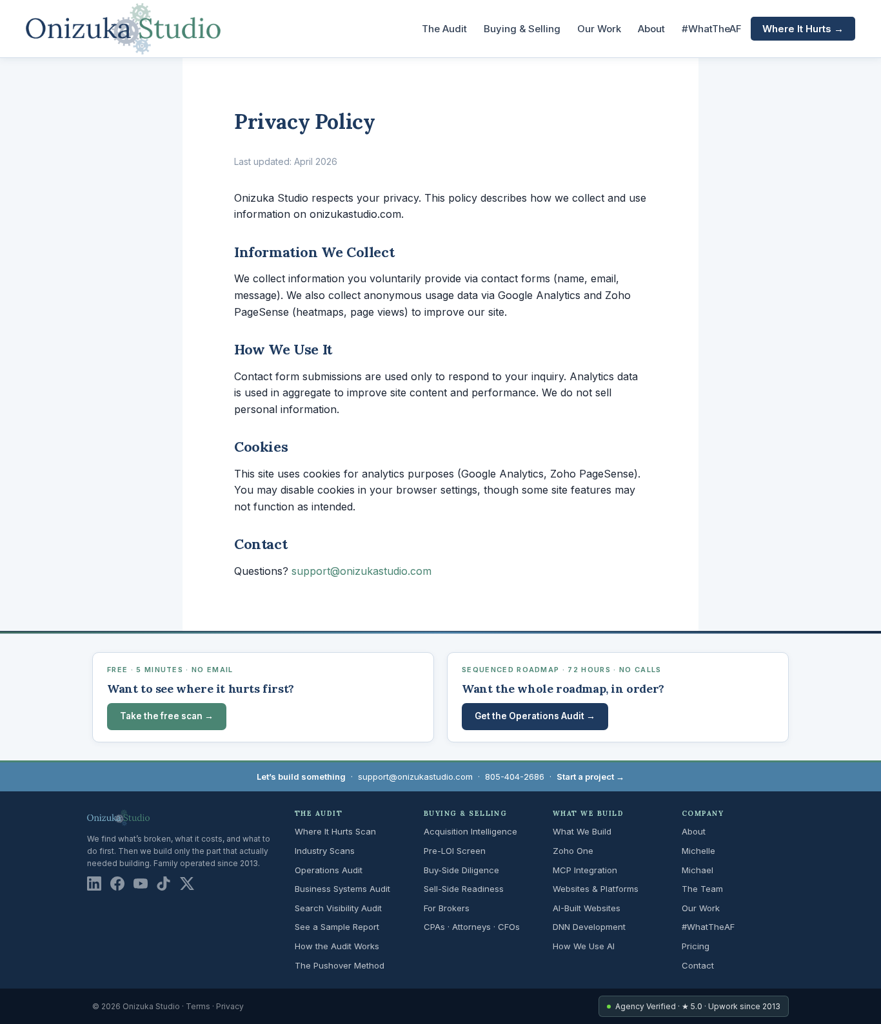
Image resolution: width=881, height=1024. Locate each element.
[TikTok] (164, 883)
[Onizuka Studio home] (123, 29)
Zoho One (573, 850)
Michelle (698, 850)
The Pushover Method (339, 965)
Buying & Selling (522, 29)
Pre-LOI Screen (455, 850)
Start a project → (590, 776)
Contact (698, 965)
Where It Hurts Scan (335, 831)
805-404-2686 (514, 776)
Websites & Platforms (595, 889)
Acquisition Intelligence (470, 831)
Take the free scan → (166, 716)
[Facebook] (117, 883)
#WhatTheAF (712, 29)
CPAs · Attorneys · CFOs (472, 927)
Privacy (230, 1006)
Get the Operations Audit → (535, 716)
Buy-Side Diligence (461, 870)
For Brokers (447, 908)
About (651, 29)
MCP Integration (585, 870)
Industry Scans (325, 850)
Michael (697, 870)
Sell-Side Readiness (464, 889)
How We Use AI (584, 946)
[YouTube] (141, 883)
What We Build (582, 831)
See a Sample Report (337, 927)
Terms (198, 1006)
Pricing (695, 946)
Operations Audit (328, 870)
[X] (187, 883)
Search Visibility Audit (338, 908)
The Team (702, 889)
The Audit (444, 29)
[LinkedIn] (94, 883)
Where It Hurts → (803, 29)
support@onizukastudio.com (361, 571)
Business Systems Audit (342, 889)
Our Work (599, 29)
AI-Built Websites (586, 908)
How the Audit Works (337, 946)
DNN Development (589, 927)
